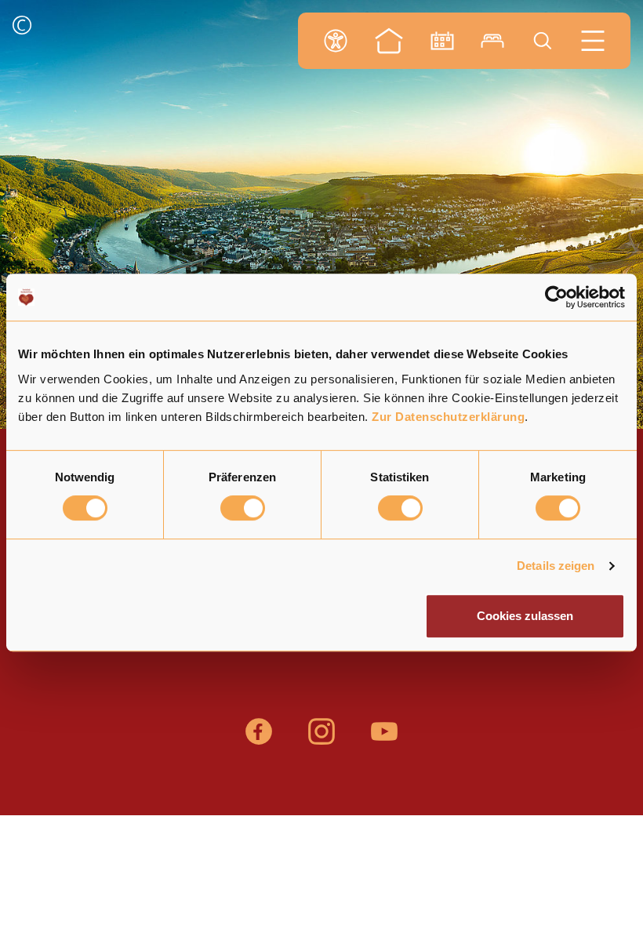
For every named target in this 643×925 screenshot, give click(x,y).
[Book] (492, 40)
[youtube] (384, 739)
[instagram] (321, 739)
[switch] (242, 508)
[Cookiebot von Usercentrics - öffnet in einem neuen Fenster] (556, 297)
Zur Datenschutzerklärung (448, 416)
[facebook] (259, 739)
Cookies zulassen (525, 615)
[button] (22, 27)
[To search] (542, 40)
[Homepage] (389, 40)
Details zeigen (555, 565)
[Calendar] (442, 40)
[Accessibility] (335, 40)
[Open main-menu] (592, 40)
